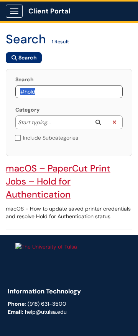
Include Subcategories (50, 137)
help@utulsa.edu (46, 311)
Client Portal (49, 11)
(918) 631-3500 (47, 303)
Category (27, 109)
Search (24, 79)
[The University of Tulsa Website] (46, 246)
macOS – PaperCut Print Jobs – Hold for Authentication (58, 181)
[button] (98, 122)
